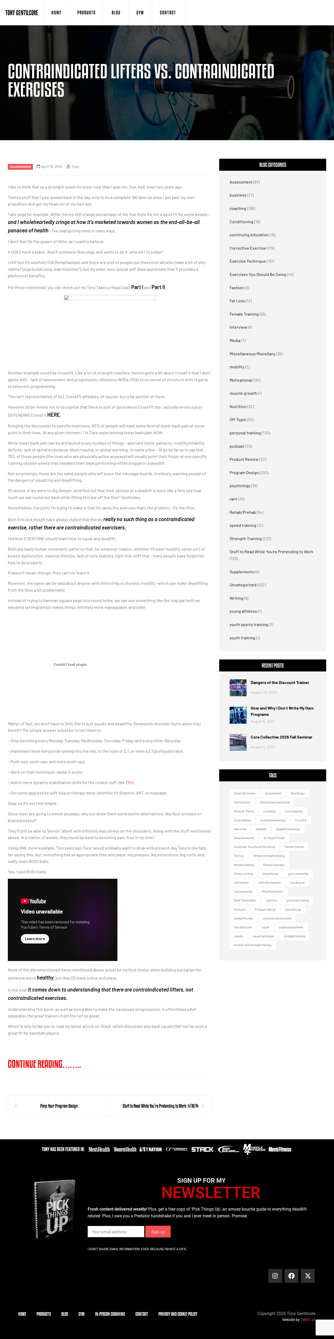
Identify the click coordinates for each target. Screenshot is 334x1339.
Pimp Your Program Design (59, 1106)
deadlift (261, 829)
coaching (238, 208)
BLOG (116, 12)
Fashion (237, 287)
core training (242, 820)
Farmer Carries (294, 846)
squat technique (263, 936)
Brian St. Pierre (244, 811)
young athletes (243, 611)
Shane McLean (243, 918)
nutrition (271, 900)
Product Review (244, 459)
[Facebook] (292, 1276)
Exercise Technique (248, 260)
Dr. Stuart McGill (274, 838)
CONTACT (168, 12)
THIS (130, 782)
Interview (238, 327)
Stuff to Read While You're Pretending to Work (271, 551)
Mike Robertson (272, 891)
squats (238, 936)
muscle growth (243, 393)
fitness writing (243, 873)
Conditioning (241, 221)
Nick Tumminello (245, 900)
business (238, 194)
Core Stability (294, 811)
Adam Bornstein (244, 793)
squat (265, 927)
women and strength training (252, 945)
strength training (294, 936)
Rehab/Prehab (243, 512)
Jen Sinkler (241, 882)
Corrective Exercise (248, 247)
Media (235, 340)
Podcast (239, 909)
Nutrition (238, 406)
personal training (245, 432)
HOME (56, 12)
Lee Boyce (297, 882)
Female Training (244, 313)
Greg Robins (270, 873)
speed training (243, 525)
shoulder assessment (277, 918)
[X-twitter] (308, 1276)
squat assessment (291, 927)
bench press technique (275, 802)
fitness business (274, 864)
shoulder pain (243, 927)
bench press (242, 802)
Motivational (241, 379)
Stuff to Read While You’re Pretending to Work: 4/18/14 (161, 1106)
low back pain (243, 891)
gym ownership (298, 873)
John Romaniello (269, 882)
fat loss (239, 855)
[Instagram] (275, 1276)
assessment (273, 793)
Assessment (241, 181)
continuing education (249, 234)
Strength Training (246, 538)
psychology (240, 485)
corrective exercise (272, 820)
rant (233, 498)
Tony (75, 166)
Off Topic (238, 419)
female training (243, 864)
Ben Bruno (298, 793)
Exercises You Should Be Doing (258, 274)
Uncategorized (20, 166)
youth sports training (249, 624)
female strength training (269, 855)
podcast (237, 446)
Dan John (240, 829)
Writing (236, 597)
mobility (237, 366)
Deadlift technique (288, 829)
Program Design (244, 472)
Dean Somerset (244, 838)
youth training (242, 637)
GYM (140, 12)
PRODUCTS (86, 12)
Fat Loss (237, 300)
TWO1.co (308, 1320)
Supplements (242, 571)
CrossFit (301, 820)
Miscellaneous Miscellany (252, 353)
